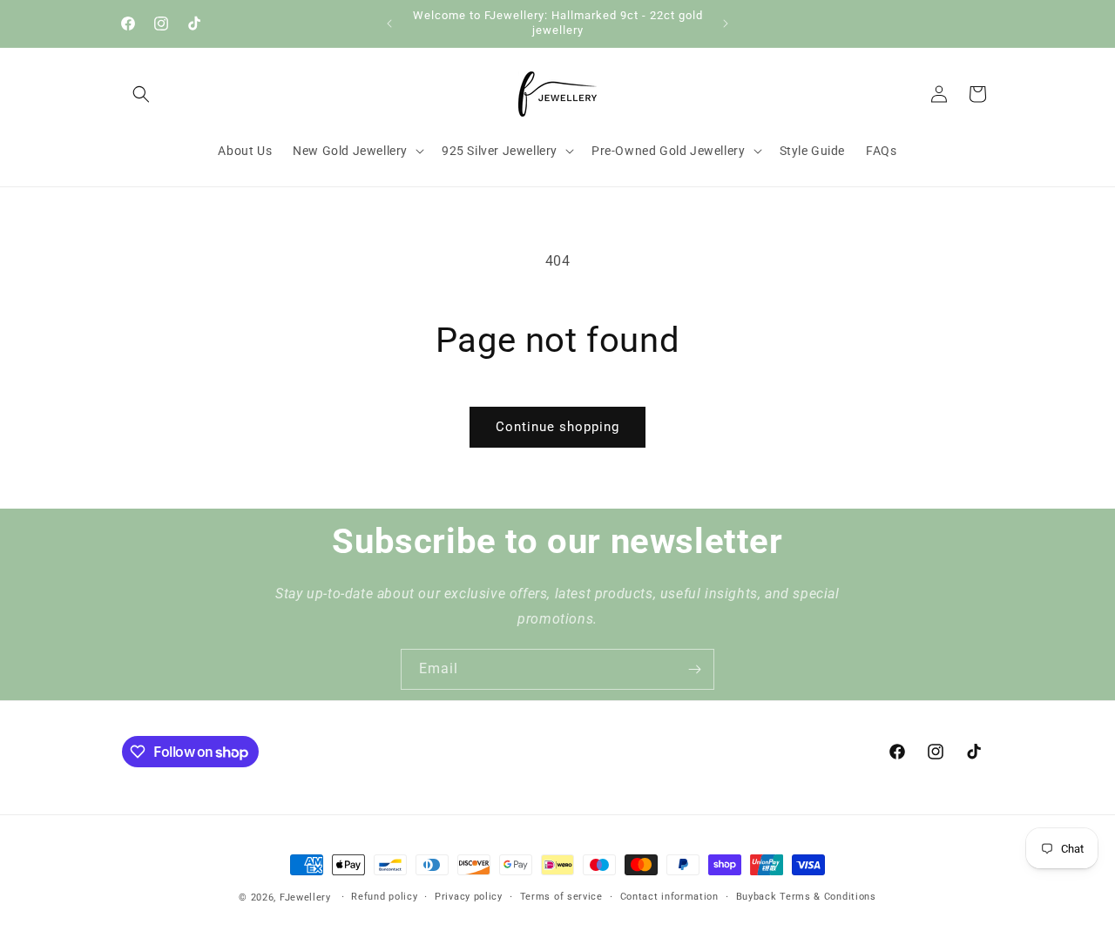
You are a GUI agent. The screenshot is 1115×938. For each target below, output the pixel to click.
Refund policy (384, 896)
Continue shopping (557, 427)
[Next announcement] (725, 23)
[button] (141, 94)
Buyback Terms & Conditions (806, 896)
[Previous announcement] (389, 23)
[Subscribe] (694, 669)
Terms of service (561, 896)
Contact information (669, 896)
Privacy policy (469, 896)
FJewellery (305, 897)
